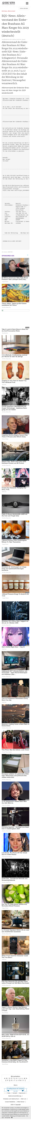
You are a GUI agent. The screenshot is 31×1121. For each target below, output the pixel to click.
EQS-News (4, 11)
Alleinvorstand (11, 11)
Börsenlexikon (15, 1076)
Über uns (23, 1099)
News (9, 1093)
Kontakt (15, 1093)
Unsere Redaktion (10, 1102)
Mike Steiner (21, 1102)
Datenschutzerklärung (14, 1096)
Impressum (22, 1093)
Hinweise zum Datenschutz (11, 1099)
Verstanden (8, 1117)
